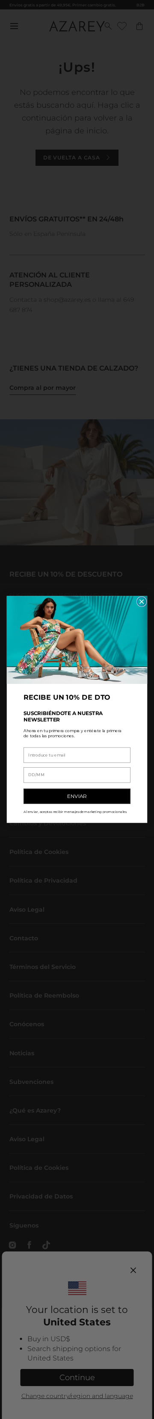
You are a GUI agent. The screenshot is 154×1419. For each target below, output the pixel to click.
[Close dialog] (141, 601)
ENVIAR (77, 796)
